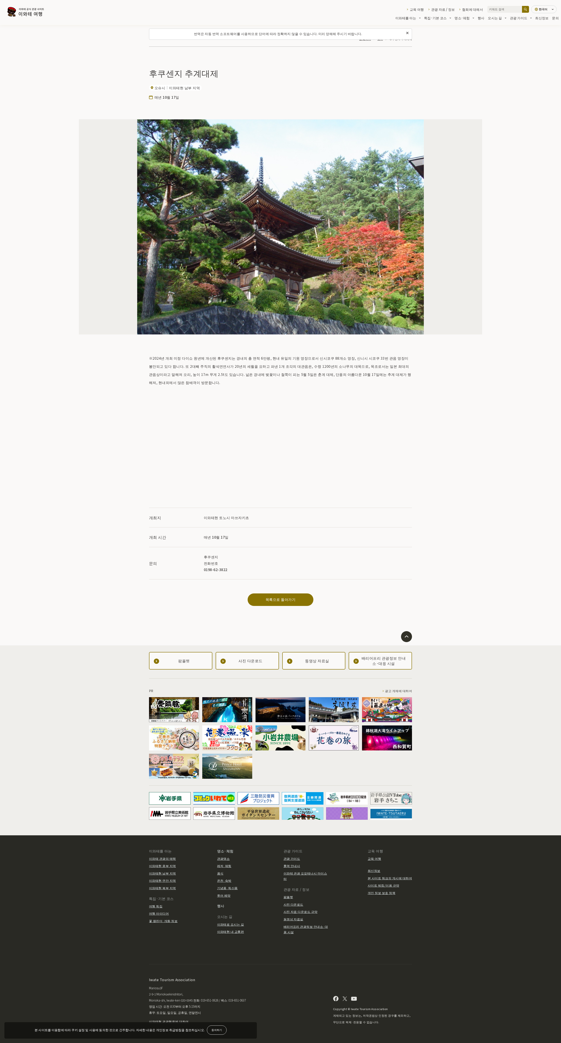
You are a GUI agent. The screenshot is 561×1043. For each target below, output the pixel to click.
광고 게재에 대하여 (398, 691)
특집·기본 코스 (435, 18)
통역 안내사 (292, 866)
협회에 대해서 (472, 9)
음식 (220, 873)
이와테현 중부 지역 (162, 866)
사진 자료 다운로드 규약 (301, 911)
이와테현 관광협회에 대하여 (169, 1021)
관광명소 (223, 858)
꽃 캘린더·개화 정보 (163, 921)
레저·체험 (224, 866)
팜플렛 (288, 897)
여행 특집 (155, 906)
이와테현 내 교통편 (230, 931)
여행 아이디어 (159, 913)
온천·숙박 (224, 880)
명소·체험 (462, 18)
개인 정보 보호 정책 (381, 893)
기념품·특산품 (227, 888)
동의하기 (216, 1030)
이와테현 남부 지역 (162, 873)
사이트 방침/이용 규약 (383, 885)
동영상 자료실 (293, 919)
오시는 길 (495, 18)
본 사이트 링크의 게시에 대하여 (390, 878)
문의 (555, 18)
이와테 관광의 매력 (162, 858)
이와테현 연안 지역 (162, 880)
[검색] (525, 9)
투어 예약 (224, 895)
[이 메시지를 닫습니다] (407, 33)
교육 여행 (417, 9)
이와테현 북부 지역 (162, 888)
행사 (481, 18)
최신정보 (542, 18)
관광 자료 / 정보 (443, 9)
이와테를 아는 (405, 18)
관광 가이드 (518, 18)
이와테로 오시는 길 (230, 924)
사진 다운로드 (293, 904)
